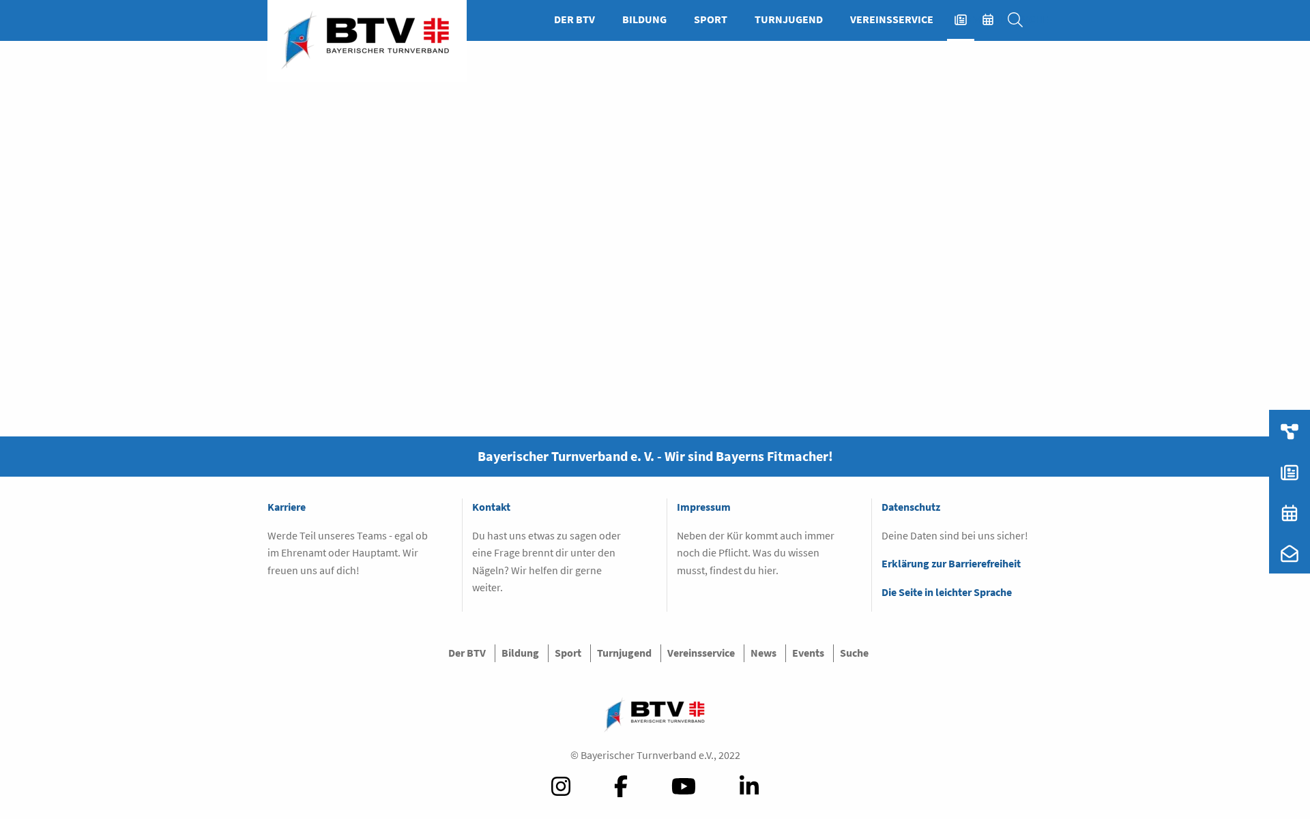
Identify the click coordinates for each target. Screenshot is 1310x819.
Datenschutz (911, 506)
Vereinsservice (891, 19)
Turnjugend (789, 19)
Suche (1022, 19)
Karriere (286, 506)
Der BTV (574, 19)
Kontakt (491, 506)
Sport (710, 19)
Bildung (644, 19)
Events (995, 19)
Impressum (704, 506)
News (967, 19)
